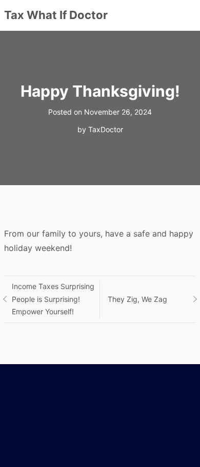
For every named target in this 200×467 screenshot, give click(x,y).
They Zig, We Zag (137, 299)
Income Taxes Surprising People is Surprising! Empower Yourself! (53, 299)
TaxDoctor (105, 129)
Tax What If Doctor (56, 15)
